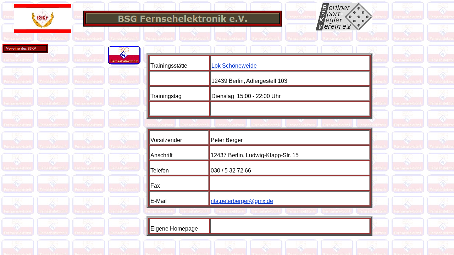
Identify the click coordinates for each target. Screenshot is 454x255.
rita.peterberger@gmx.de (242, 201)
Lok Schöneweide (234, 66)
